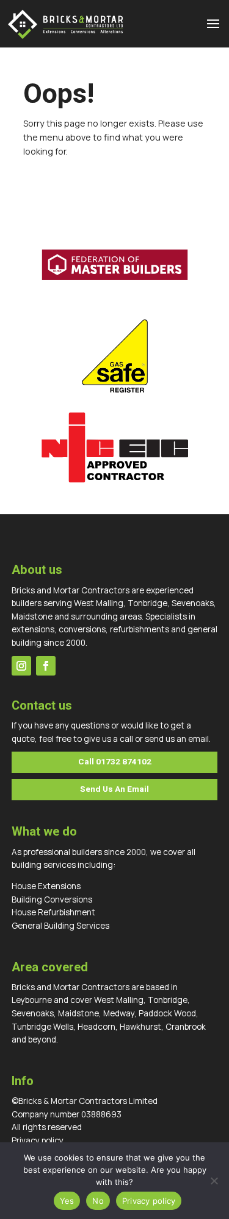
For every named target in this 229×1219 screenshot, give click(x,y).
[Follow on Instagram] (21, 666)
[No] (214, 1181)
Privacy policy (38, 1140)
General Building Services (60, 925)
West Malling (119, 999)
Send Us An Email (114, 789)
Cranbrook (185, 1026)
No (98, 1201)
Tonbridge (167, 999)
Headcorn (96, 1026)
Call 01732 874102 (114, 762)
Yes (67, 1201)
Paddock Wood (167, 1013)
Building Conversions (52, 899)
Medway (118, 1013)
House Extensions (46, 886)
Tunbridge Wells (42, 1026)
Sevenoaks (33, 1013)
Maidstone (78, 1013)
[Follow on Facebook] (46, 666)
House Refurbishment (53, 912)
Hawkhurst (140, 1026)
